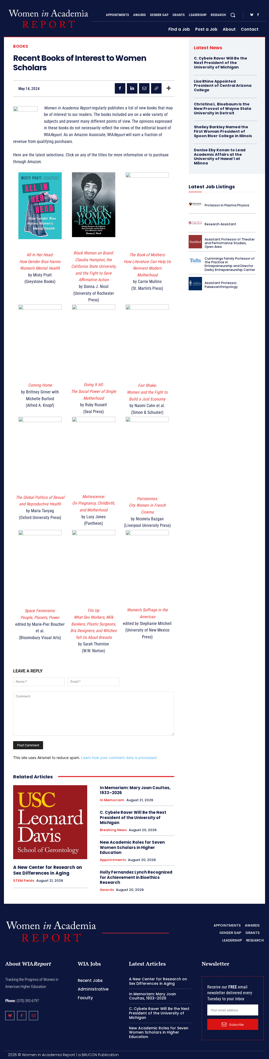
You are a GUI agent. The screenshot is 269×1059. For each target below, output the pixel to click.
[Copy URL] (156, 88)
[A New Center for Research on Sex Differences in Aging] (50, 822)
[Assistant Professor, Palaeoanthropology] (195, 283)
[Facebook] (258, 15)
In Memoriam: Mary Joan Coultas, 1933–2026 (135, 790)
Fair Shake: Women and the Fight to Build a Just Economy (147, 392)
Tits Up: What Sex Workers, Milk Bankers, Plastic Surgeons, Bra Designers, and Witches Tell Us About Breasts (93, 624)
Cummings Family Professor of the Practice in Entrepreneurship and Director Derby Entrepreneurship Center (230, 264)
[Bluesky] (252, 15)
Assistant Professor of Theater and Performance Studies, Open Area (230, 243)
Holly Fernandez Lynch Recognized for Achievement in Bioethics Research (136, 877)
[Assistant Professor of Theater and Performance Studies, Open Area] (195, 241)
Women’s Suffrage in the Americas (147, 613)
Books (20, 46)
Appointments (113, 860)
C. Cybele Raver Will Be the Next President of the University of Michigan (133, 817)
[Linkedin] (132, 88)
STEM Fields (23, 881)
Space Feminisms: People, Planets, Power (39, 614)
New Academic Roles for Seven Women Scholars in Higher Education (132, 847)
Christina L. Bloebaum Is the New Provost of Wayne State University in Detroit (222, 108)
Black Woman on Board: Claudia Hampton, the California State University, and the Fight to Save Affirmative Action (93, 266)
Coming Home (40, 385)
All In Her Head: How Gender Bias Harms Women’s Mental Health (39, 261)
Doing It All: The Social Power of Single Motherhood (93, 391)
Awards (107, 890)
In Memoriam (112, 800)
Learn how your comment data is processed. (119, 757)
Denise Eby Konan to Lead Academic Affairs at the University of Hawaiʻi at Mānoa (219, 156)
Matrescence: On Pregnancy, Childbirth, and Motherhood (93, 503)
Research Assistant (220, 224)
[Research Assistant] (195, 222)
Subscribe (236, 1024)
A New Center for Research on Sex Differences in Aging (47, 870)
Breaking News (113, 830)
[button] (232, 15)
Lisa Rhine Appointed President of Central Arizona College (222, 86)
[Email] (144, 88)
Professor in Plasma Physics (227, 205)
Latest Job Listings (212, 186)
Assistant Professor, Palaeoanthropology (221, 285)
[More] (168, 88)
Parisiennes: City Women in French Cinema (147, 505)
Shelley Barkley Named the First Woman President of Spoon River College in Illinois (223, 131)
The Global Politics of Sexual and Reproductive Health (40, 500)
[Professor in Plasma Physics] (195, 204)
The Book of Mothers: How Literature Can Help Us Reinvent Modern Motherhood (147, 264)
